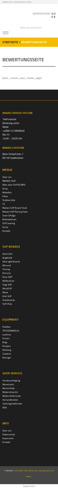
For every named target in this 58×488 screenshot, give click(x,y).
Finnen (6, 338)
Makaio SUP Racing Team (15, 211)
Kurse (5, 227)
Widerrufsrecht (10, 392)
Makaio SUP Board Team (14, 207)
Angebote (7, 257)
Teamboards (8, 300)
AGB (4, 407)
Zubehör (6, 353)
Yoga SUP (7, 284)
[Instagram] (29, 95)
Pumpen (6, 346)
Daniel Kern (29, 486)
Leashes (6, 334)
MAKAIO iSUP (9, 180)
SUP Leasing (8, 223)
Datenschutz (8, 434)
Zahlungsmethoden (12, 403)
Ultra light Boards (11, 261)
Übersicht (7, 253)
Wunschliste (8, 388)
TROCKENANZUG (10, 330)
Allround (6, 265)
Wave (5, 292)
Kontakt (6, 231)
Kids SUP (7, 296)
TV (3, 204)
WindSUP (7, 288)
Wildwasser (8, 280)
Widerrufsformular (11, 396)
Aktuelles (7, 192)
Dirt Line (6, 273)
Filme (5, 196)
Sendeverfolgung (22, 2)
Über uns (7, 177)
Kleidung (6, 350)
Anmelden (7, 2)
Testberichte (8, 200)
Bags (4, 342)
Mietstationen (9, 219)
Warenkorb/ (44, 15)
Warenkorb (8, 384)
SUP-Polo (7, 304)
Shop (5, 188)
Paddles (6, 326)
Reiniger (6, 357)
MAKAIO (9, 470)
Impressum (8, 438)
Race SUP (7, 277)
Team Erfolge (8, 215)
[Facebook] (22, 95)
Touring (6, 269)
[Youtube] (36, 95)
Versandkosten (10, 399)
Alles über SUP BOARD (13, 184)
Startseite (10, 42)
